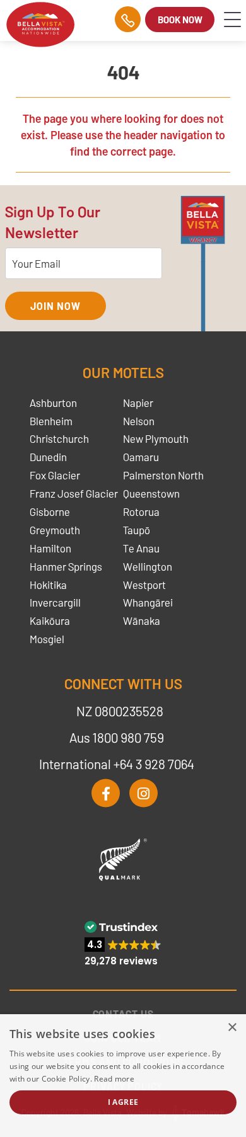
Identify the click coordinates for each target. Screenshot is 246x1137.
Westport (144, 584)
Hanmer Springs (66, 566)
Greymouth (55, 529)
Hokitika (48, 584)
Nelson (139, 420)
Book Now (180, 19)
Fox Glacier (55, 475)
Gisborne (50, 511)
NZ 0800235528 (119, 711)
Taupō (136, 529)
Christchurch (59, 438)
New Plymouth (156, 438)
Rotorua (141, 511)
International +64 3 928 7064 (116, 764)
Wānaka (141, 620)
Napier (138, 402)
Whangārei (148, 602)
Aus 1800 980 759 (116, 737)
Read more (114, 1078)
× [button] (232, 1027)
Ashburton (53, 402)
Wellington (147, 566)
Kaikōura (50, 620)
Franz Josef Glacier (74, 493)
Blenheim (51, 420)
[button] (123, 943)
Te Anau (141, 548)
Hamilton (50, 548)
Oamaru (141, 456)
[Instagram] (143, 793)
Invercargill (55, 602)
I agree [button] (123, 1102)
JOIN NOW (55, 306)
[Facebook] (105, 793)
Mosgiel (47, 638)
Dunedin (48, 456)
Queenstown (151, 493)
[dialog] (123, 1075)
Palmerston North (163, 475)
